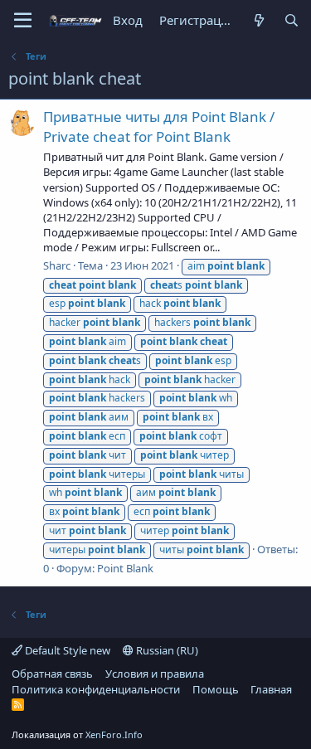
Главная (271, 689)
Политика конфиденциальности (96, 689)
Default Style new (66, 650)
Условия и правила (154, 673)
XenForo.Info (114, 734)
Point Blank (125, 568)
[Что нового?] (258, 20)
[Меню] (22, 20)
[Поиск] (291, 20)
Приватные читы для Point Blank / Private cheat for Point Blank (159, 126)
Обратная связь (52, 673)
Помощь (215, 689)
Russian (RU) (166, 650)
